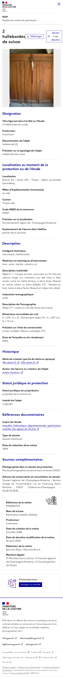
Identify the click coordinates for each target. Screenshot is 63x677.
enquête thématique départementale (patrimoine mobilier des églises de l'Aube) (31, 427)
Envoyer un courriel (30, 584)
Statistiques (30, 657)
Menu (59, 4)
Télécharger (36, 36)
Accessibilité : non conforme (14, 652)
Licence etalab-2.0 (18, 673)
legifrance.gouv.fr (11, 644)
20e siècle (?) (28, 362)
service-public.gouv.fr (30, 638)
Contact (34, 652)
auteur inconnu (11, 372)
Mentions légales (9, 667)
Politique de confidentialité (29, 667)
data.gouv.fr (32, 644)
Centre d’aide (48, 657)
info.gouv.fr (8, 638)
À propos (46, 652)
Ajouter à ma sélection (55, 36)
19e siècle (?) (9, 362)
